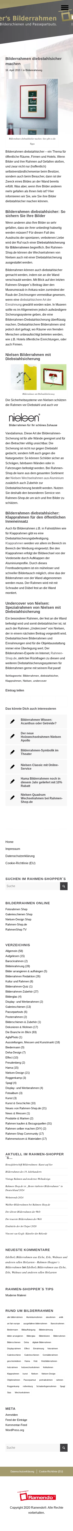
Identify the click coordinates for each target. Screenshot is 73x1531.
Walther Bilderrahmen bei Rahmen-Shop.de (27, 1204)
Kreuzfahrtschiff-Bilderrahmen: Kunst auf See (29, 1164)
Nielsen (27, 680)
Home (9, 841)
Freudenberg (13, 1062)
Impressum (12, 848)
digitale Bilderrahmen (41, 1342)
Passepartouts (14, 1011)
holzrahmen (12, 1367)
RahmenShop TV (16, 929)
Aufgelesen (12, 956)
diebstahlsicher (49, 675)
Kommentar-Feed (16, 1425)
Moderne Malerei (15, 1295)
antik (61, 1317)
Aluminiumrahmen (34, 1317)
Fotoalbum (11, 1093)
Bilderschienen (13, 1342)
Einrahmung (38, 1348)
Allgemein (11, 951)
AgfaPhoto (11, 1037)
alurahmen (50, 1317)
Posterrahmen (14, 1016)
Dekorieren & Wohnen (18, 1027)
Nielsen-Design (14, 1072)
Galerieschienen (15, 1006)
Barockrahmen (14, 961)
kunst (25, 1374)
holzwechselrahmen (30, 1367)
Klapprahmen (14, 543)
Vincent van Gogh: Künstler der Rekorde (26, 1233)
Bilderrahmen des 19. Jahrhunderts (23, 1171)
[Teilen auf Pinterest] (49, 701)
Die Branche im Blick (18, 1032)
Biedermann (12, 1047)
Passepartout (30, 1380)
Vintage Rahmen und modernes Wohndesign (27, 1178)
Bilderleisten (44, 1336)
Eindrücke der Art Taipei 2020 (20, 1226)
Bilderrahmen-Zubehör (19, 991)
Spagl (8, 1082)
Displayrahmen (14, 1348)
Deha (26, 1342)
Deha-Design (13, 1052)
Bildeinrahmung (33, 70)
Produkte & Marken (17, 1118)
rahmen (59, 1380)
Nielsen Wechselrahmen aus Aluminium (37, 478)
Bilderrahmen (31, 675)
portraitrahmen (46, 1380)
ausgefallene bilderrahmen (35, 1323)
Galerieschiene (14, 1355)
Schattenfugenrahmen (46, 1386)
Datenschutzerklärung (20, 856)
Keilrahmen (48, 1367)
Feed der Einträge (16, 1419)
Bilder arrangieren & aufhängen (24, 971)
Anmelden (11, 1414)
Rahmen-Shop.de (16, 924)
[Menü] (62, 7)
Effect (9, 1057)
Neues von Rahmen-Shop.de (23, 1108)
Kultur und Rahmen (17, 981)
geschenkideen (14, 1361)
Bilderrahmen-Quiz (16, 986)
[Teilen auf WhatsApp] (37, 701)
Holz (36, 1361)
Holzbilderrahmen (49, 1361)
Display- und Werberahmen (22, 1001)
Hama (9, 1067)
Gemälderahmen (50, 1355)
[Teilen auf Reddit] (61, 701)
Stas (9, 1392)
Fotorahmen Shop (16, 909)
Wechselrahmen (22, 1392)
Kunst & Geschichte (17, 1103)
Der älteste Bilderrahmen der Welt (22, 1211)
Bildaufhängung (28, 1330)
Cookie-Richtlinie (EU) (20, 863)
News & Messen (15, 1113)
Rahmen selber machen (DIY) (23, 1128)
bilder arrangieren (15, 1336)
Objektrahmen (13, 1380)
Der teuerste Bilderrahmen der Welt (23, 1219)
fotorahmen (53, 1348)
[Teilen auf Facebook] (12, 701)
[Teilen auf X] (24, 701)
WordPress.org (14, 1430)
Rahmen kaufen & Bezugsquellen (25, 1123)
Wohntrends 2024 (14, 1197)
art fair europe (13, 1323)
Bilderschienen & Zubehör (21, 1022)
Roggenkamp (13, 1077)
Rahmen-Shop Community (21, 1133)
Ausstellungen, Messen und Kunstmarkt (29, 1042)
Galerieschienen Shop (18, 914)
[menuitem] (62, 7)
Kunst (9, 1098)
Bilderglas (11, 996)
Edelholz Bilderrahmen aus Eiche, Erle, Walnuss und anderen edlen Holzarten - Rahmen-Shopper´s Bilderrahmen (36, 1262)
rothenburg (28, 1386)
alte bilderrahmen (15, 1317)
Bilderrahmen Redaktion (20, 976)
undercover (40, 680)
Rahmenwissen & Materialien (23, 1138)
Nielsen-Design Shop (18, 919)
